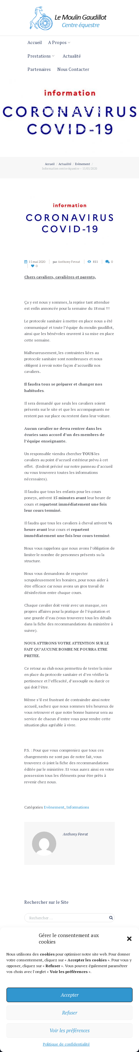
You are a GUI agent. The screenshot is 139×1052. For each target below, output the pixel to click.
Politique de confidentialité (66, 1044)
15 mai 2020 (37, 262)
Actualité (72, 56)
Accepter (70, 994)
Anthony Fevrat (69, 262)
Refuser (69, 1012)
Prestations (39, 56)
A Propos (57, 42)
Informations (77, 807)
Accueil (34, 42)
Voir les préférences (69, 1030)
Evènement (86, 129)
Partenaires (39, 69)
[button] (129, 938)
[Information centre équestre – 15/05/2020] (69, 220)
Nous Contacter (73, 69)
